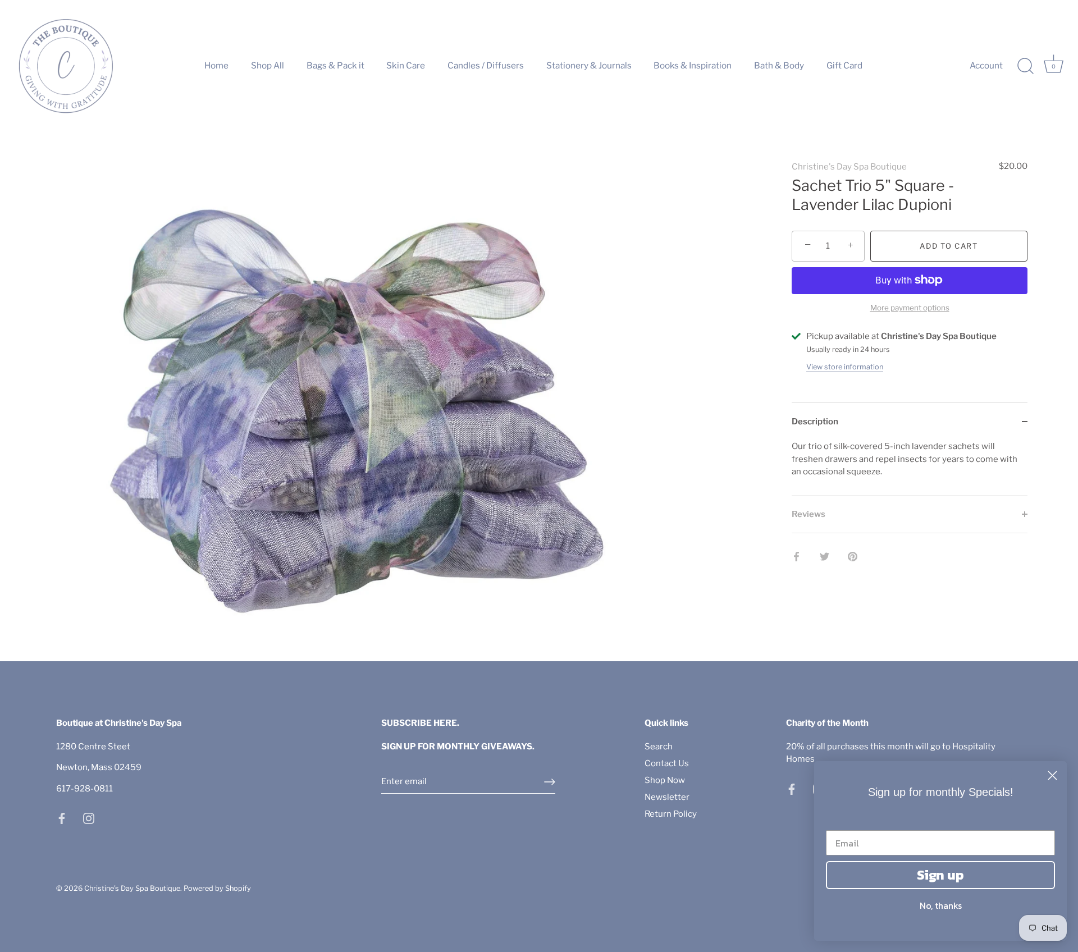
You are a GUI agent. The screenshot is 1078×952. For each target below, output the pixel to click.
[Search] (1025, 66)
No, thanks (941, 905)
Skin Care (405, 65)
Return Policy (671, 814)
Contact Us (667, 763)
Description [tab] (815, 421)
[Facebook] (61, 818)
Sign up (940, 875)
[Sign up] (549, 782)
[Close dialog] (1052, 775)
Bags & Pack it (335, 65)
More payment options (909, 307)
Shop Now (665, 780)
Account (986, 65)
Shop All (267, 65)
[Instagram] (88, 818)
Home (216, 65)
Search (659, 747)
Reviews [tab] (808, 514)
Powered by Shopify (217, 888)
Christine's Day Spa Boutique (849, 167)
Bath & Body (779, 65)
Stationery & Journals (589, 65)
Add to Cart (949, 245)
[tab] (909, 467)
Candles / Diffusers (485, 65)
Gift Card (844, 65)
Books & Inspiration (693, 65)
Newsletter (667, 797)
